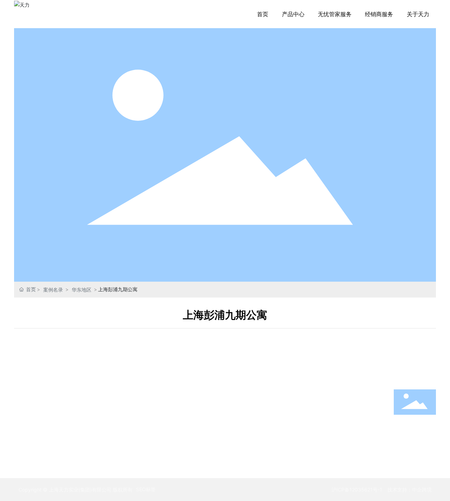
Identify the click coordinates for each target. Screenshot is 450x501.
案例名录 (53, 290)
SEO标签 (146, 489)
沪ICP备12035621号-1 (357, 490)
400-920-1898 (415, 432)
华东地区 (81, 290)
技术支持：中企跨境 (409, 490)
